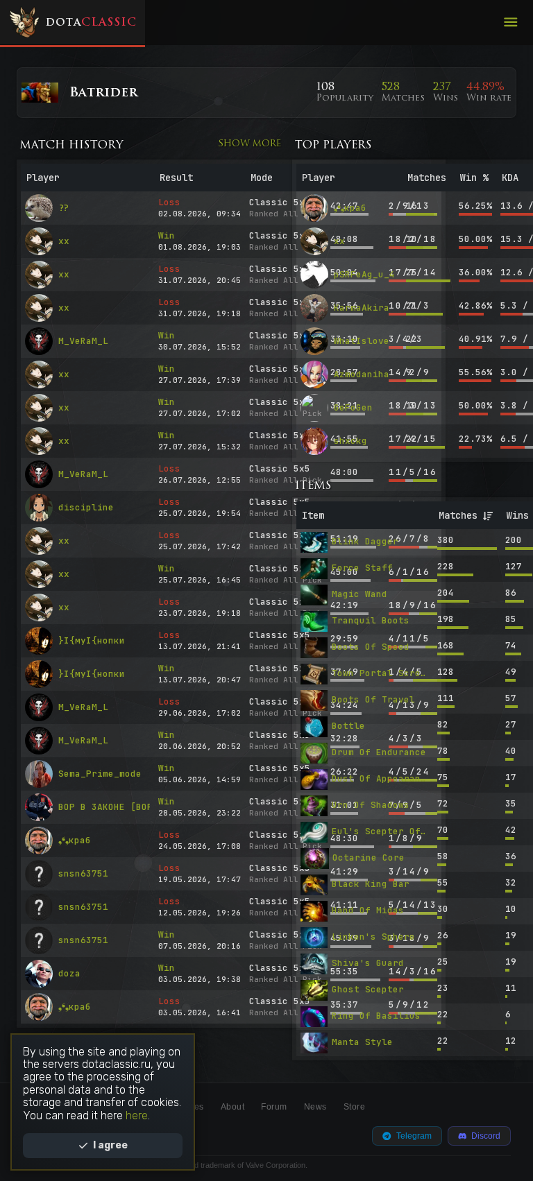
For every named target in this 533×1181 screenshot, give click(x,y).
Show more (249, 143)
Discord (485, 1136)
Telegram (414, 1136)
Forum (274, 1107)
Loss (169, 202)
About (233, 1107)
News (315, 1107)
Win (166, 235)
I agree (110, 1145)
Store (355, 1107)
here (137, 1115)
